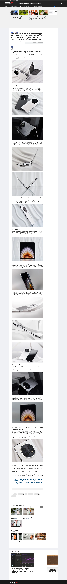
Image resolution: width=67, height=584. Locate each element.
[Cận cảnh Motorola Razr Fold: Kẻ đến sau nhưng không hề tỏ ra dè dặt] (28, 511)
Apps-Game (35, 6)
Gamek (11, 0)
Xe (31, 6)
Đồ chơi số (40, 6)
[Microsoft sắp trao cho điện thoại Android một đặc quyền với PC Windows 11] (14, 12)
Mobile (6, 6)
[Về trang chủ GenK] (9, 3)
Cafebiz (17, 0)
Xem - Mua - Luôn (26, 6)
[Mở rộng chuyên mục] (61, 6)
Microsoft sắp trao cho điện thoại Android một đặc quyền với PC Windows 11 (14, 17)
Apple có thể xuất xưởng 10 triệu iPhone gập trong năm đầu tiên (16, 517)
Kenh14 (14, 0)
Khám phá (20, 6)
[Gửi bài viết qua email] (12, 43)
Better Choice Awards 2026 (24, 3)
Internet (16, 6)
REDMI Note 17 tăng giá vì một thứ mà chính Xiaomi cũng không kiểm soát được (16, 529)
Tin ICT (12, 6)
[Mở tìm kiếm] (61, 3)
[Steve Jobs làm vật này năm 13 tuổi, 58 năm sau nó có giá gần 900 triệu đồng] (52, 560)
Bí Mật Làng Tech (57, 6)
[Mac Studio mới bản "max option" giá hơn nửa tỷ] (53, 12)
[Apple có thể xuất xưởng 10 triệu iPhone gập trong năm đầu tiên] (16, 511)
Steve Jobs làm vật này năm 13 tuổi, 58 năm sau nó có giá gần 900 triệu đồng (52, 570)
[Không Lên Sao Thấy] (27, 31)
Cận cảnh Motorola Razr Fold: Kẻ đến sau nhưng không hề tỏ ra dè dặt (28, 517)
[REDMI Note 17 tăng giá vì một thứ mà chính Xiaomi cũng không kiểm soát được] (16, 523)
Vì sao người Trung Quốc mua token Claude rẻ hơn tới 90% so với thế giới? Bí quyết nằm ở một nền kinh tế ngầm (33, 18)
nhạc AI (39, 3)
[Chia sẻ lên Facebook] (12, 47)
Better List (33, 3)
